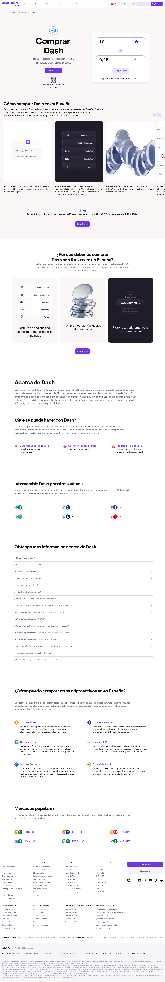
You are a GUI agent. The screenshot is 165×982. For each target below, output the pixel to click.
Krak (110, 953)
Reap (97, 953)
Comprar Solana (8, 925)
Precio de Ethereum (72, 870)
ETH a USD (100, 870)
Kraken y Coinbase (103, 928)
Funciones (7, 863)
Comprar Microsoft (40, 925)
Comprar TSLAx (71, 912)
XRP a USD (125, 841)
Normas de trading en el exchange (114, 937)
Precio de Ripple (71, 876)
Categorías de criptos (73, 889)
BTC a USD (30, 832)
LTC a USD (100, 892)
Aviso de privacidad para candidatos (150, 937)
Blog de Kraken (39, 873)
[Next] (159, 115)
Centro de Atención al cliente (44, 892)
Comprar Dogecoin (102, 764)
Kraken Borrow (7, 895)
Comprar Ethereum (102, 722)
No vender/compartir (58, 937)
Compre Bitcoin (8, 909)
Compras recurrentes (10, 892)
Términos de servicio (94, 937)
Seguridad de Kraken (41, 867)
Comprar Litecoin (8, 928)
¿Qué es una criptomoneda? (107, 909)
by (7, 948)
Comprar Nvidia (39, 909)
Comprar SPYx (70, 919)
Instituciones (7, 882)
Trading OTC (7, 879)
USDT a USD (78, 841)
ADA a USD (100, 885)
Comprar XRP (100, 742)
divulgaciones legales (66, 973)
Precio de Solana (71, 882)
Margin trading (8, 873)
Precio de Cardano (72, 879)
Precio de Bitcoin (71, 867)
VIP (42, 953)
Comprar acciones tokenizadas (78, 905)
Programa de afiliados (41, 882)
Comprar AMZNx (71, 922)
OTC (119, 953)
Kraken (11, 953)
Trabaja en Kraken (40, 870)
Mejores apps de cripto (105, 922)
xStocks (79, 953)
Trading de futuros (9, 876)
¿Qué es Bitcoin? (102, 915)
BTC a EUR (77, 832)
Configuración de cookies (40, 937)
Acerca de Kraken (41, 863)
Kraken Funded (8, 898)
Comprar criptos (8, 867)
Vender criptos (7, 870)
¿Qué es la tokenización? (105, 919)
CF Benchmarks (89, 953)
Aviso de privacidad (24, 937)
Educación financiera (105, 905)
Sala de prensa (39, 879)
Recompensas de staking (12, 889)
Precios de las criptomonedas (77, 863)
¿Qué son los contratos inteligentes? (110, 912)
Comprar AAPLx (71, 915)
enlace (45, 964)
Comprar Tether (28, 742)
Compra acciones (41, 905)
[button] (28, 4)
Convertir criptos (103, 863)
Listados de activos (40, 885)
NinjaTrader (28, 953)
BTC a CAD (125, 832)
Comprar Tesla (38, 912)
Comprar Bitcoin (28, 722)
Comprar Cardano (29, 764)
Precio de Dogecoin (72, 873)
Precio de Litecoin (71, 885)
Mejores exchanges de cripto (107, 925)
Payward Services (69, 953)
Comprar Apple (39, 915)
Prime (115, 953)
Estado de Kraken (40, 889)
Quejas (36, 895)
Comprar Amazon (40, 919)
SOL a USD (30, 841)
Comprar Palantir (39, 922)
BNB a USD (100, 876)
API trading (6, 885)
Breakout (36, 953)
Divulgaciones (132, 937)
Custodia (126, 953)
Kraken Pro (19, 953)
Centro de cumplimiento (76, 937)
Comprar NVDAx (71, 909)
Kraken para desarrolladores (44, 876)
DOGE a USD (101, 882)
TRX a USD (100, 889)
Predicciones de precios (74, 892)
